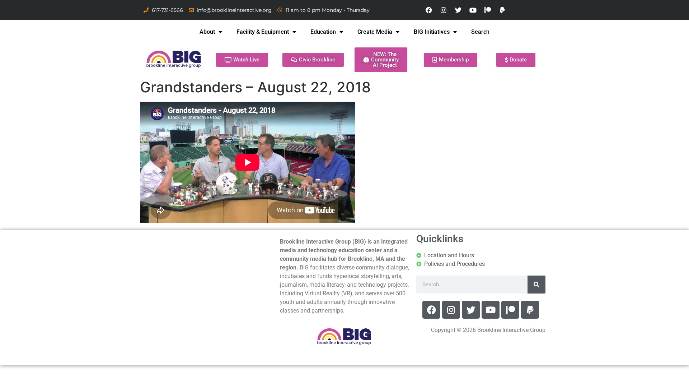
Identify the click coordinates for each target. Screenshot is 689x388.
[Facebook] (428, 10)
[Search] (536, 285)
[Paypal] (502, 10)
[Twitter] (458, 10)
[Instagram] (443, 10)
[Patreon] (487, 10)
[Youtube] (473, 10)
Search (480, 31)
